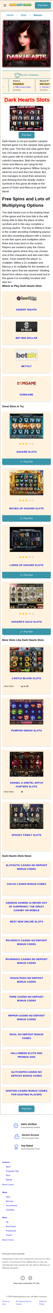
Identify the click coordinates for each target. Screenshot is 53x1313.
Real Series (11, 1226)
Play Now (43, 5)
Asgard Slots (26, 451)
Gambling (10, 1210)
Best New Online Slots (26, 921)
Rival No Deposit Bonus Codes (26, 1036)
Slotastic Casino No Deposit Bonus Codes (26, 867)
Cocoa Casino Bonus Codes (26, 884)
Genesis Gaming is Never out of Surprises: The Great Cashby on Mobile (26, 906)
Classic (9, 1235)
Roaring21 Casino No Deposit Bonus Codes (26, 961)
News (4, 1192)
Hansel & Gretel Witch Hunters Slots (26, 784)
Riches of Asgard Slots (26, 508)
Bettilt (26, 366)
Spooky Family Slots (26, 835)
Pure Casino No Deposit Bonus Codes (27, 998)
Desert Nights (26, 309)
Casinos (6, 1162)
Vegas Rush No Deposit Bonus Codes (26, 980)
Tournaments (11, 1205)
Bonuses (9, 1201)
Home (10, 15)
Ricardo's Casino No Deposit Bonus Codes (26, 942)
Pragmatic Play (12, 1171)
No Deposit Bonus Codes (24, 1302)
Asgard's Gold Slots (26, 621)
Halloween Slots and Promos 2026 (26, 1055)
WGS (8, 1167)
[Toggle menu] (5, 5)
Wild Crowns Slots (18, 87)
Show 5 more (8, 1184)
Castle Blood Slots (26, 678)
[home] (21, 7)
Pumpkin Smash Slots (26, 730)
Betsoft (9, 1180)
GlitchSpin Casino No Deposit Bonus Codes (26, 1074)
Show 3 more (8, 1240)
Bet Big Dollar (26, 338)
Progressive (11, 1231)
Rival (8, 1175)
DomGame (26, 394)
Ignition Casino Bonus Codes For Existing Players (26, 1092)
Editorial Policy (42, 1302)
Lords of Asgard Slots (26, 565)
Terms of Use (6, 1302)
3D (7, 1222)
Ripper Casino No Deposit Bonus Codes (26, 1017)
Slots (23, 15)
